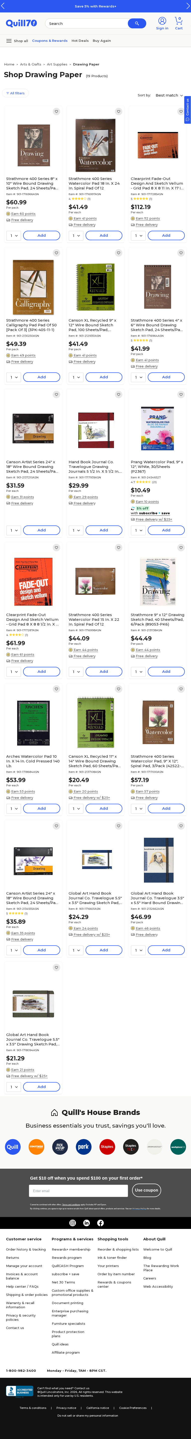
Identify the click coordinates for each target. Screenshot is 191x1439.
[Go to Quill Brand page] (13, 1148)
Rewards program (67, 1258)
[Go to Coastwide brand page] (36, 1148)
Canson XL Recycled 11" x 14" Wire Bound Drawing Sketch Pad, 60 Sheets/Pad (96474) (95, 761)
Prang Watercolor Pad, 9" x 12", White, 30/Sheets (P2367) (157, 467)
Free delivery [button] (22, 220)
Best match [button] (167, 95)
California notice (97, 1408)
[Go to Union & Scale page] (154, 1148)
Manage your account (24, 1266)
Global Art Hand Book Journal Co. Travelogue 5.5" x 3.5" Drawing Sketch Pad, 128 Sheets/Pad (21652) (95, 898)
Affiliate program (66, 1352)
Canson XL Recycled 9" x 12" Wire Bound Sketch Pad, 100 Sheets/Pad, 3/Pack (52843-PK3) (92, 325)
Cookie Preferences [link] (132, 1408)
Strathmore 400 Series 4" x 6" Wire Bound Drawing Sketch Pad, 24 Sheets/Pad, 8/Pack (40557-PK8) (157, 325)
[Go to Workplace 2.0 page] (178, 1148)
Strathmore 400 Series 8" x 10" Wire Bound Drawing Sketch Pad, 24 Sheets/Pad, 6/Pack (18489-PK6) (32, 183)
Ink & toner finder (112, 1258)
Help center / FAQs (22, 1286)
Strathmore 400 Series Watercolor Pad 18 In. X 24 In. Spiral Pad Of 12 (94, 183)
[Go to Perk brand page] (84, 1148)
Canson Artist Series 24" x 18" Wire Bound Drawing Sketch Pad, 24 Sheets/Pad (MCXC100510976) (32, 467)
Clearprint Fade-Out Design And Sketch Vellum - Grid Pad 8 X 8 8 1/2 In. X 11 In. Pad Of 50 (32, 619)
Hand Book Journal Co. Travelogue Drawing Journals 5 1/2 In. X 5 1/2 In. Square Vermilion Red (94, 467)
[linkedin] (87, 1223)
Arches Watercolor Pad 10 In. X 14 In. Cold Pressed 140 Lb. (33, 761)
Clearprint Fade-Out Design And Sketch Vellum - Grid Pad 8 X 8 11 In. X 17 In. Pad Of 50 (157, 183)
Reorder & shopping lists (118, 1249)
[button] (188, 6)
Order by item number (116, 1274)
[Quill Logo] (21, 23)
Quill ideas (60, 1344)
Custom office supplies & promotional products (73, 1292)
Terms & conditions (33, 1408)
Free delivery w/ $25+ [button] (154, 519)
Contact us (15, 1328)
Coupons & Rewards (50, 41)
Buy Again (102, 41)
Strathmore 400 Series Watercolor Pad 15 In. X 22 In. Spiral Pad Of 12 (94, 619)
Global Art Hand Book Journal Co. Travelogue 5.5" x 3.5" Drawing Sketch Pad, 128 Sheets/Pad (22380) (32, 1039)
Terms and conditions (71, 1205)
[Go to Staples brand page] (107, 1148)
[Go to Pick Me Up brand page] (60, 1148)
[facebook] (100, 1223)
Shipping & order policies (27, 1295)
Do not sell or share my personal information (87, 1415)
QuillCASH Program (68, 1266)
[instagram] (73, 1223)
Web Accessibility (158, 1286)
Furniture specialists (68, 1323)
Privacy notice (66, 1408)
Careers (149, 1278)
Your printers (108, 1266)
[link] (56, 111)
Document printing (67, 1303)
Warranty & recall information (20, 1305)
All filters (17, 93)
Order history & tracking (26, 1249)
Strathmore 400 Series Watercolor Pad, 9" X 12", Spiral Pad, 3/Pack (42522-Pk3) (156, 761)
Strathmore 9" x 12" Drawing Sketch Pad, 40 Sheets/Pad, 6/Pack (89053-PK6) (158, 619)
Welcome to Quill (157, 1249)
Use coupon (146, 1190)
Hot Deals (80, 41)
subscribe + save (65, 1274)
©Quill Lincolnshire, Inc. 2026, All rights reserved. (70, 1392)
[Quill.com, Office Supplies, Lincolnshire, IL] (19, 1392)
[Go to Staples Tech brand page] (131, 1148)
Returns (12, 1258)
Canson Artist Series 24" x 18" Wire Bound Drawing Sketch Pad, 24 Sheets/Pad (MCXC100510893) (32, 898)
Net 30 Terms (63, 1282)
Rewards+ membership (71, 1249)
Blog (147, 1258)
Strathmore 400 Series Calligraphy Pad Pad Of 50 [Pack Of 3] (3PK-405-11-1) (31, 325)
